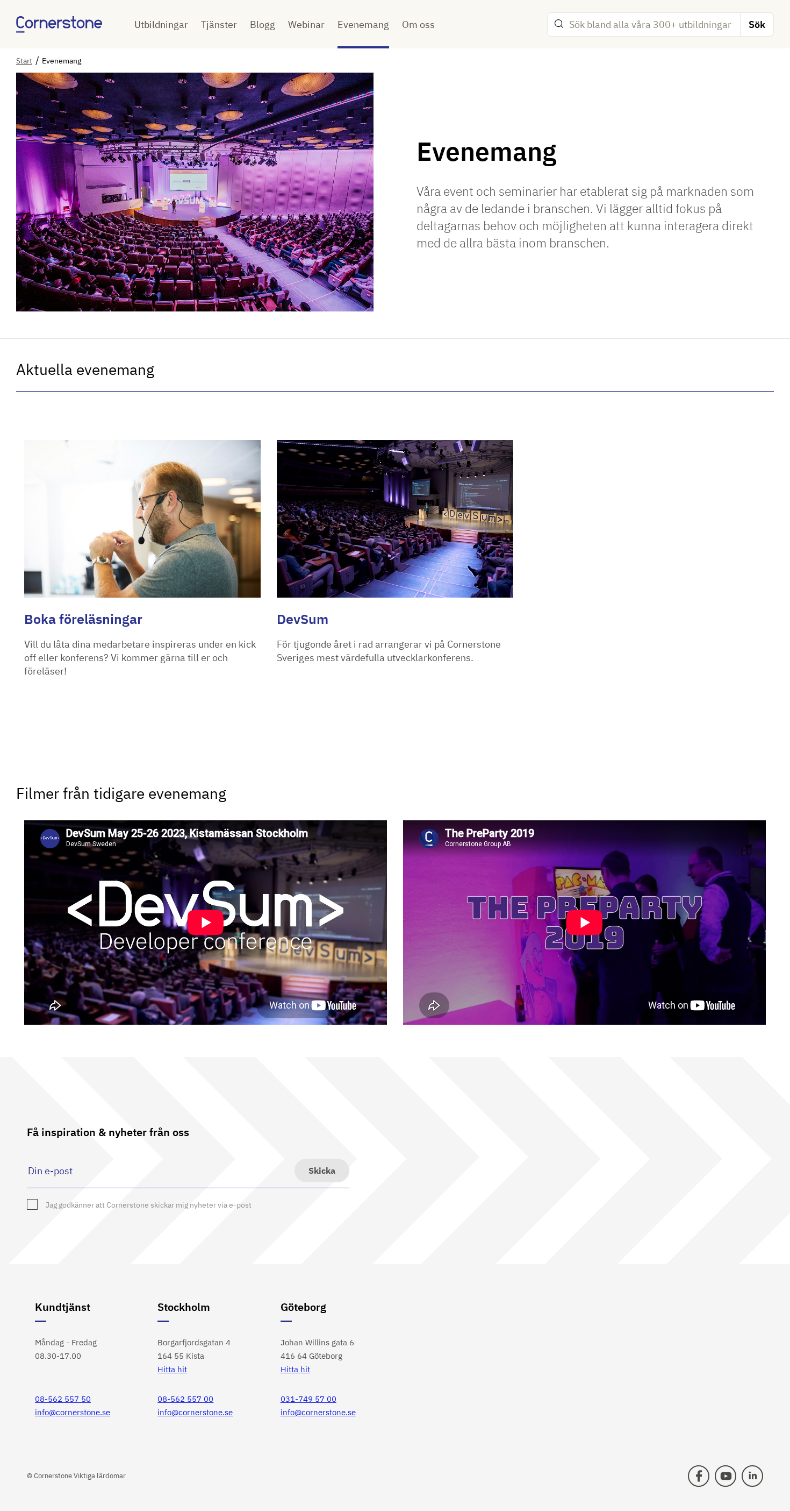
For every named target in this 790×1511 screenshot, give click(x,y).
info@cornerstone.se (72, 1412)
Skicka (321, 1170)
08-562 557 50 (63, 1399)
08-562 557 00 (185, 1399)
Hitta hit (172, 1369)
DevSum (302, 619)
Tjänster (219, 24)
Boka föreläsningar (83, 619)
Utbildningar (161, 24)
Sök (757, 24)
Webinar (306, 24)
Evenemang (363, 24)
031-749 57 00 (308, 1399)
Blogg (262, 24)
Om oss (418, 24)
